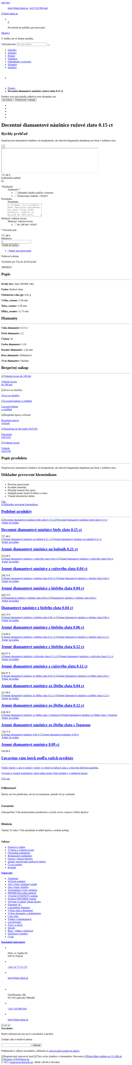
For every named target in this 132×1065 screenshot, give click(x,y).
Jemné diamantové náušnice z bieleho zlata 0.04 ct (42, 588)
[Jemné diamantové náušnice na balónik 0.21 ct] (51, 539)
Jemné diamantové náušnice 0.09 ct (30, 744)
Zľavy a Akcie (15, 925)
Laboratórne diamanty (19, 907)
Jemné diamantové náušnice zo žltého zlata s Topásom (45, 725)
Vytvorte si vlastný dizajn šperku (24, 901)
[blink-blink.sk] (9, 13)
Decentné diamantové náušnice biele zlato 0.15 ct (41, 529)
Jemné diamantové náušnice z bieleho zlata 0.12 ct (42, 646)
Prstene (11, 55)
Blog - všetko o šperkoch (20, 930)
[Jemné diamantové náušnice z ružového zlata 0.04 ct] (57, 558)
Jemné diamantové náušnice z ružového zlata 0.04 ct (44, 568)
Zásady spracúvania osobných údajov (27, 861)
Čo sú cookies (15, 864)
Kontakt (12, 867)
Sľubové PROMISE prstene (22, 898)
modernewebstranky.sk (21, 1062)
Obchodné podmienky (19, 853)
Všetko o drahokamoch (19, 919)
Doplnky (12, 67)
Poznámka (6, 198)
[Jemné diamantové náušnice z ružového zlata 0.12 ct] (57, 656)
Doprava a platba (16, 847)
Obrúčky (12, 50)
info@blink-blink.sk (18, 8)
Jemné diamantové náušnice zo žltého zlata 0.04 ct (42, 686)
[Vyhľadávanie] (48, 45)
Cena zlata (13, 916)
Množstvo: (6, 238)
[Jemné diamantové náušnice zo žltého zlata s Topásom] (59, 715)
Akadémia (13, 878)
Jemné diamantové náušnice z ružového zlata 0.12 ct (44, 666)
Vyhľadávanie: (8, 44)
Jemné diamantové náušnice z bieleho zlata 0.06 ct (42, 627)
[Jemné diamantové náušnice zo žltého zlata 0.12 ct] (55, 695)
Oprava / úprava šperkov (20, 858)
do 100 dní (27, 224)
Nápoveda (6, 873)
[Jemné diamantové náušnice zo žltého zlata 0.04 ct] (55, 676)
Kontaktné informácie (13, 942)
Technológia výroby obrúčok (22, 890)
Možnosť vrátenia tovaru (13, 218)
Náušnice (12, 58)
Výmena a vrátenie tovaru (21, 850)
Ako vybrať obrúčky (18, 887)
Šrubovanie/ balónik (33, 196)
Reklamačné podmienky (20, 855)
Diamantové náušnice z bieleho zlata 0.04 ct (37, 608)
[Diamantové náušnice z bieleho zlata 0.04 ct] (48, 597)
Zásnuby (12, 53)
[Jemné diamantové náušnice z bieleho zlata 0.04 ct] (55, 578)
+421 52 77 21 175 (17, 967)
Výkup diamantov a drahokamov (24, 913)
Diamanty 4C (14, 904)
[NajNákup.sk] (21, 1059)
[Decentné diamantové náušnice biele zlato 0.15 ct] (54, 519)
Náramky (12, 64)
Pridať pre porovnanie (20, 250)
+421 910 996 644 (38, 8)
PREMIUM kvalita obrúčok (22, 893)
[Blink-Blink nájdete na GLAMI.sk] (103, 1056)
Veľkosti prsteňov (17, 881)
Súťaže (11, 928)
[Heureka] (7, 1059)
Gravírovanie (14, 922)
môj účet (5, 2)
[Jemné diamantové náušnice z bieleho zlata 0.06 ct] (55, 617)
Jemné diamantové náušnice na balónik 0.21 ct (39, 549)
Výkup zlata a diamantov (20, 910)
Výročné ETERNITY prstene (23, 896)
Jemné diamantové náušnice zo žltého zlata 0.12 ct (42, 705)
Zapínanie (7, 186)
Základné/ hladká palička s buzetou (35, 192)
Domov (11, 88)
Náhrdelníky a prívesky (20, 61)
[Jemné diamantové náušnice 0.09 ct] (40, 734)
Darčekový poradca (18, 933)
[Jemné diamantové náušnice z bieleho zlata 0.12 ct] (55, 637)
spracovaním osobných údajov (64, 1050)
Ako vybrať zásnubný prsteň (22, 884)
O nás (11, 936)
